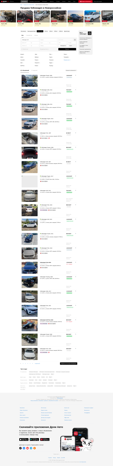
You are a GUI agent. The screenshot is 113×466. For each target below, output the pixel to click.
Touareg (56, 65)
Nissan (38, 377)
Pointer (41, 65)
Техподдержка (87, 412)
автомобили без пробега (53, 400)
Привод (42, 45)
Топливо (69, 42)
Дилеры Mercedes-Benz (41, 385)
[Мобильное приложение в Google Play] (34, 439)
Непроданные (63, 45)
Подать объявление (24, 410)
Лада (30, 377)
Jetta (41, 54)
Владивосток (44, 382)
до (49, 42)
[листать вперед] (109, 18)
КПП (60, 42)
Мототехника (43, 407)
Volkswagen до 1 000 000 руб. (35, 374)
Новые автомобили (34, 400)
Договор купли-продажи (45, 417)
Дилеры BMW (50, 385)
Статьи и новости (67, 412)
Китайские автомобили (24, 417)
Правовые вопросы (68, 420)
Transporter (70, 57)
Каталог (64, 1)
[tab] (23, 36)
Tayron (56, 57)
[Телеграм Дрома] (31, 448)
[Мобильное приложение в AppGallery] (44, 439)
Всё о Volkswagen (83, 33)
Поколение (61, 39)
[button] (52, 374)
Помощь (54, 457)
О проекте (50, 457)
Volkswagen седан (45, 374)
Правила (58, 457)
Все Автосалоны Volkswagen (60, 385)
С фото (70, 45)
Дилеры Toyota (32, 385)
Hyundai (43, 377)
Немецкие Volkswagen (33, 371)
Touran (70, 54)
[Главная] (5, 1)
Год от (42, 42)
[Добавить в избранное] (75, 75)
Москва (12, 1)
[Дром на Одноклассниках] (34, 448)
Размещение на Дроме (88, 407)
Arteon (27, 57)
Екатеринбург (58, 382)
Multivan (41, 57)
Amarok (27, 54)
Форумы (66, 410)
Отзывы (58, 1)
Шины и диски (22, 415)
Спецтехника (22, 420)
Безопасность (87, 410)
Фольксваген (60, 398)
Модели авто (56, 454)
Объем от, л (24, 45)
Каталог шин (66, 407)
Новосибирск (51, 382)
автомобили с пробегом (43, 400)
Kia (46, 377)
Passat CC (41, 62)
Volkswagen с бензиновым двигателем (47, 371)
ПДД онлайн (66, 417)
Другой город (66, 31)
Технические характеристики (85, 49)
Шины (69, 1)
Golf (27, 62)
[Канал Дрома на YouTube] (27, 448)
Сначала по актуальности (71, 70)
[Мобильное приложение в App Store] (24, 439)
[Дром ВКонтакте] (24, 448)
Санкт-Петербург (37, 382)
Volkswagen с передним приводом (62, 371)
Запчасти (52, 1)
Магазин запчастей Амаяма (46, 412)
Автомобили (24, 1)
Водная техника (44, 410)
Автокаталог (43, 420)
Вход (98, 1)
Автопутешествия (67, 415)
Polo (56, 54)
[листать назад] (3, 18)
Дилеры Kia (69, 385)
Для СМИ (63, 457)
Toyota (34, 377)
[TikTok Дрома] (20, 448)
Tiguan (56, 62)
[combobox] (30, 40)
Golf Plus (27, 65)
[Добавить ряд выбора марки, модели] (75, 40)
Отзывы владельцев (45, 415)
